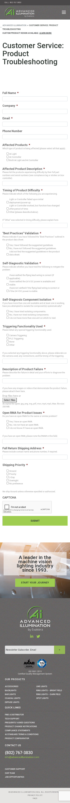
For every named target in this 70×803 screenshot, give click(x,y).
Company (10, 105)
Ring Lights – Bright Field (49, 690)
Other (11, 345)
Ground (12, 471)
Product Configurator (17, 738)
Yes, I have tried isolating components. (27, 311)
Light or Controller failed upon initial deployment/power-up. (26, 201)
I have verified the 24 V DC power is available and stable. (32, 283)
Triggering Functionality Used (23, 326)
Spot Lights (42, 698)
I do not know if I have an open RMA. (26, 428)
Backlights (10, 690)
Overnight (13, 480)
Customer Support (15, 769)
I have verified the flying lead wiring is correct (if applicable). (31, 277)
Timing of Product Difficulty (22, 190)
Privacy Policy (35, 795)
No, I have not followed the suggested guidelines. (32, 248)
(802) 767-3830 (19, 752)
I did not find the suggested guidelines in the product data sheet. (34, 253)
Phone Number (12, 131)
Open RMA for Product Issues (23, 412)
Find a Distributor (14, 715)
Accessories (11, 686)
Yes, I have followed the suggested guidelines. (31, 245)
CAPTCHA (9, 497)
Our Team (10, 773)
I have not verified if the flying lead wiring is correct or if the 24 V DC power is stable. (34, 289)
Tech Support (12, 719)
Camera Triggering (18, 335)
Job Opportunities (14, 777)
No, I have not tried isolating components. (29, 315)
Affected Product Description (23, 168)
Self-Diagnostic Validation (21, 263)
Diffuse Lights (12, 702)
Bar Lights (10, 694)
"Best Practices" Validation (21, 233)
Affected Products (16, 145)
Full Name (10, 93)
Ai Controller (15, 157)
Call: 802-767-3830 (12, 2)
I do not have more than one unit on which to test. (32, 318)
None (11, 341)
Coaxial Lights (12, 698)
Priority (12, 474)
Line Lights (41, 686)
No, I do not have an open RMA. (24, 425)
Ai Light (13, 154)
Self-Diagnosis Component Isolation (28, 299)
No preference (16, 483)
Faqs (35, 798)
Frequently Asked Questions (20, 722)
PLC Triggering (16, 338)
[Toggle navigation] (64, 12)
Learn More (45, 33)
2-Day (12, 477)
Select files (9, 400)
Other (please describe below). (23, 212)
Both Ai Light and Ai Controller (23, 160)
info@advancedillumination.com (22, 757)
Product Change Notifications (21, 726)
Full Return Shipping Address (23, 448)
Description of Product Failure (24, 369)
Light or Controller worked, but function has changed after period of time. (34, 207)
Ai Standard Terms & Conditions (22, 734)
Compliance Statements (17, 730)
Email (7, 118)
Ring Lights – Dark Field (48, 694)
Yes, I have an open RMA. (21, 421)
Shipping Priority (15, 465)
